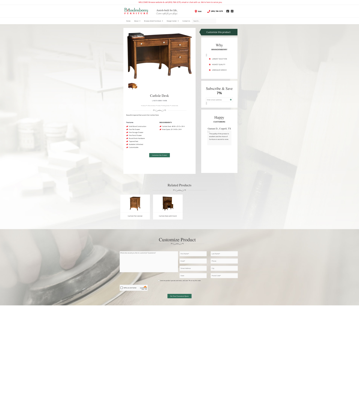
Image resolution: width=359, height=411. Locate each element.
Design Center (172, 21)
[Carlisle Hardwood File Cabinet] (135, 203)
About (136, 21)
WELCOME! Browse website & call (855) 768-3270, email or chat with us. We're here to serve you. (180, 2)
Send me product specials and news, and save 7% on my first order (180, 280)
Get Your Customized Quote (179, 296)
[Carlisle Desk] (131, 85)
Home (128, 21)
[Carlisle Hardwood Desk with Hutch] (168, 203)
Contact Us (186, 21)
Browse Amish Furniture (152, 21)
